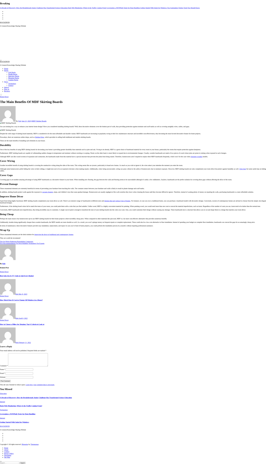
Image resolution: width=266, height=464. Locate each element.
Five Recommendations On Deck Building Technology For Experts (22, 243)
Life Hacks (12, 72)
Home (6, 69)
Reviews (7, 91)
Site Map (7, 457)
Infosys (6, 87)
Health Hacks (12, 74)
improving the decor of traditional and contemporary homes (53, 234)
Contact (6, 452)
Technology (12, 84)
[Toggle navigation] (1, 60)
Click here (242, 169)
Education (3, 393)
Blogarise (25, 444)
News (6, 82)
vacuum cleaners (47, 192)
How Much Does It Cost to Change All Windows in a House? (21, 300)
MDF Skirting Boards (39, 121)
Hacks (6, 70)
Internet (2, 402)
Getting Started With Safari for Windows (14, 422)
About (6, 450)
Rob (19, 121)
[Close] (1, 461)
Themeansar (34, 444)
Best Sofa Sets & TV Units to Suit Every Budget (17, 276)
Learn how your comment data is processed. (40, 385)
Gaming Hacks (13, 80)
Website (2, 377)
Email (2, 373)
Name (2, 369)
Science (10, 85)
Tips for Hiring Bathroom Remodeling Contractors (16, 241)
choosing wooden (196, 157)
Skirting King (39, 137)
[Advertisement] (133, 43)
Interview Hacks (13, 76)
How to (6, 89)
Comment (4, 366)
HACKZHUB (5, 22)
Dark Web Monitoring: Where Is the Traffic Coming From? (21, 406)
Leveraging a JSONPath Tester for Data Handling (17, 414)
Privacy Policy (9, 453)
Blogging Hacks (13, 78)
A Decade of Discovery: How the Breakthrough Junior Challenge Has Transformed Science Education (36, 398)
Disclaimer (7, 455)
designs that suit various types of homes (117, 201)
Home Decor (4, 97)
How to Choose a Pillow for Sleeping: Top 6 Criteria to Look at (22, 324)
